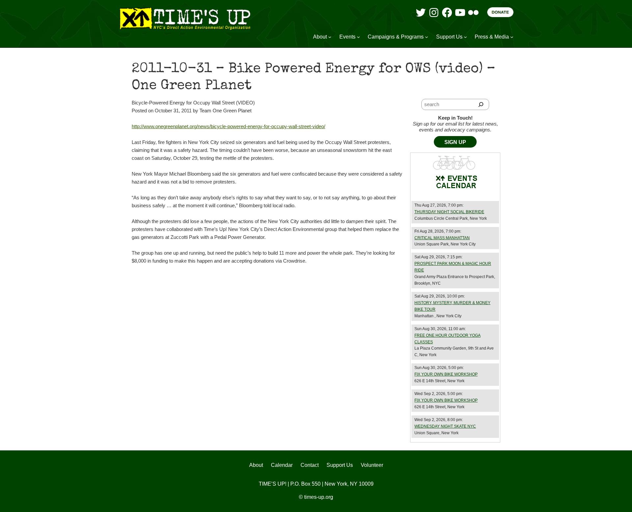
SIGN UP (455, 142)
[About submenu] (329, 37)
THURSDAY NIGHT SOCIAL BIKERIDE (449, 212)
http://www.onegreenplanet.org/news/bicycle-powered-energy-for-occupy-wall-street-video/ (228, 126)
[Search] (481, 104)
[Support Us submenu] (465, 37)
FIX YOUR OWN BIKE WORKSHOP (446, 374)
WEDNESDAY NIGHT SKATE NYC (445, 426)
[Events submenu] (358, 37)
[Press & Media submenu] (512, 37)
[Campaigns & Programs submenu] (426, 37)
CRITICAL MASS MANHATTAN (442, 238)
